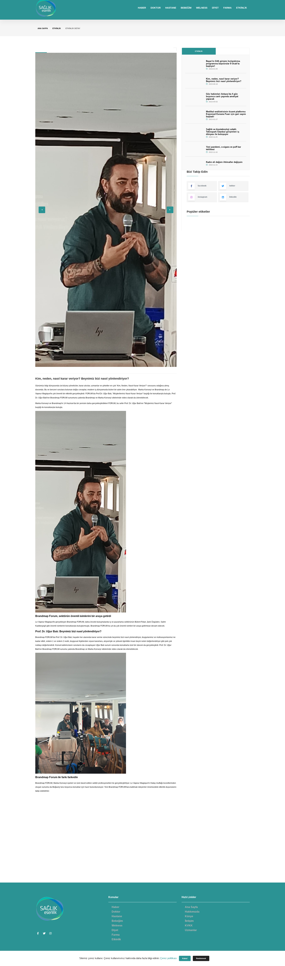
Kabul (184, 958)
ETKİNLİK (241, 7)
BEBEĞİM (186, 7)
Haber (115, 907)
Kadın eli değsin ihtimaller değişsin (224, 162)
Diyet (115, 930)
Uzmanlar (191, 930)
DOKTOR (156, 7)
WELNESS (201, 7)
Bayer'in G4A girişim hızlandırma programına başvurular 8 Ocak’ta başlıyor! (223, 63)
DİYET (215, 7)
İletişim (189, 920)
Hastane (117, 916)
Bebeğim (117, 920)
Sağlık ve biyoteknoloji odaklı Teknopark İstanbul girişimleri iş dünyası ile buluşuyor (222, 131)
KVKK (189, 925)
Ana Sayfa (43, 28)
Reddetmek (201, 958)
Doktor (116, 911)
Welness (117, 925)
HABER (142, 7)
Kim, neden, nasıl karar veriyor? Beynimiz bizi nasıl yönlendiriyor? (223, 80)
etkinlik (56, 28)
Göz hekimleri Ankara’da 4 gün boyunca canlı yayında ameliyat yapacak (222, 96)
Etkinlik (199, 51)
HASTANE (170, 7)
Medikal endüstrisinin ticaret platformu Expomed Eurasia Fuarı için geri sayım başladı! (226, 114)
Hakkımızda (192, 911)
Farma (116, 934)
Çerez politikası (168, 958)
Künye (189, 916)
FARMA (227, 7)
